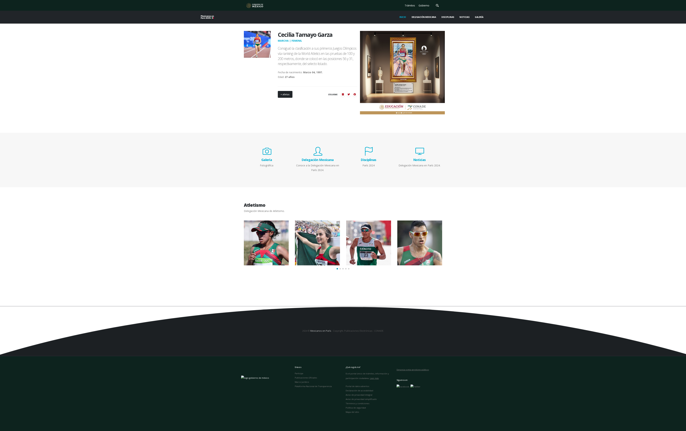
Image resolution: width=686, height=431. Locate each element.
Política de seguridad (356, 407)
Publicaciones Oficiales (306, 377)
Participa (299, 373)
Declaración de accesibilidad (359, 390)
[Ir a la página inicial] (254, 5)
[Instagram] (342, 94)
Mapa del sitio (352, 412)
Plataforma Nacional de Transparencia (313, 386)
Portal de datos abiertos (357, 386)
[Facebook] (354, 94)
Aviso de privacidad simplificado (361, 399)
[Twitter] (348, 94)
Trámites (410, 5)
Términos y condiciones (357, 403)
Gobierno (424, 5)
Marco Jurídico (302, 382)
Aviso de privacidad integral (359, 394)
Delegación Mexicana (424, 17)
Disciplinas (447, 17)
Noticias (464, 17)
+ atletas (285, 94)
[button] (337, 268)
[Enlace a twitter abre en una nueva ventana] (415, 386)
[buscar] (437, 5)
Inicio (402, 17)
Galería (479, 17)
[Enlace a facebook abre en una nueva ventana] (403, 386)
